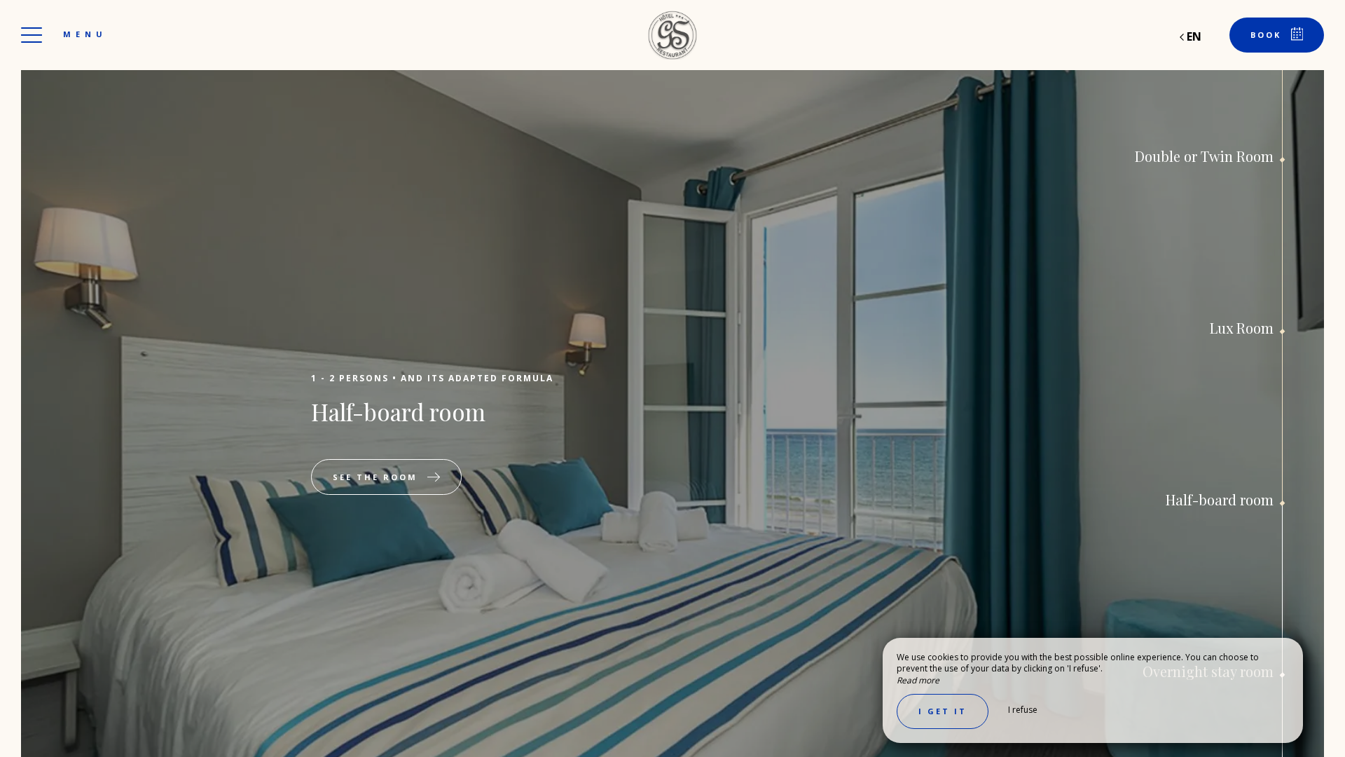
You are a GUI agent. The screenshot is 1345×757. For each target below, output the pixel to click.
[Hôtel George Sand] (672, 35)
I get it (942, 711)
